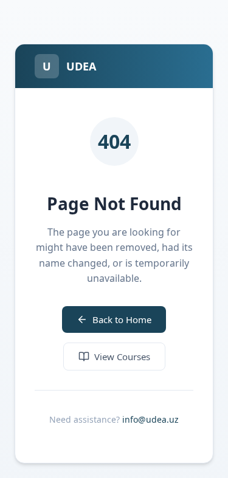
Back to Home (121, 319)
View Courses (122, 356)
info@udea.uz (150, 419)
